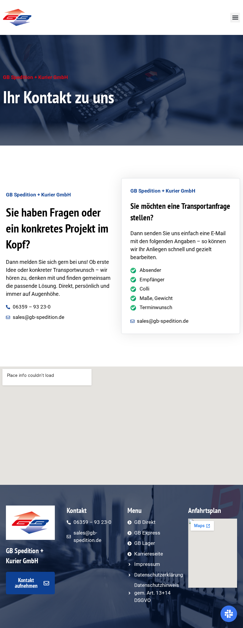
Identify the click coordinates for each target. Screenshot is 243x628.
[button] (235, 17)
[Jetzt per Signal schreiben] (228, 614)
